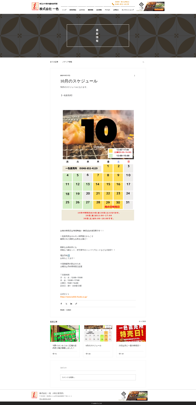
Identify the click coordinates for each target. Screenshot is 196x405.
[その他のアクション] (134, 75)
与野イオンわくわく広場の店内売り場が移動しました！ (64, 347)
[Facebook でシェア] (61, 304)
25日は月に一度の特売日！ (130, 346)
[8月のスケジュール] (98, 333)
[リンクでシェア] (76, 304)
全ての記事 (54, 62)
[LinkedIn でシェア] (71, 304)
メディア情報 (67, 62)
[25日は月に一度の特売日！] (131, 333)
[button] (143, 62)
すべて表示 (142, 321)
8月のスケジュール (93, 346)
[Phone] (113, 4)
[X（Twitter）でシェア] (66, 304)
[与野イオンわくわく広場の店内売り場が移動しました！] (65, 333)
